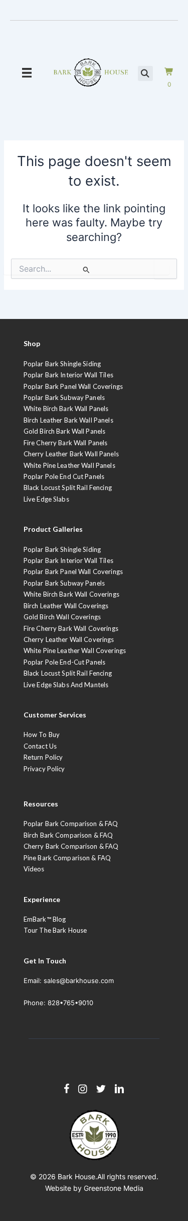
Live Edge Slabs (46, 499)
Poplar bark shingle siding (62, 549)
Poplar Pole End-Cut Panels (64, 662)
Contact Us (40, 746)
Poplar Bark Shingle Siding (62, 364)
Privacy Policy (44, 769)
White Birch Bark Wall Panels (66, 408)
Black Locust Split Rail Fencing (68, 487)
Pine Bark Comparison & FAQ (67, 858)
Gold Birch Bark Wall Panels (65, 431)
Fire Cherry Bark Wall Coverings (71, 628)
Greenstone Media (113, 1188)
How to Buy (42, 734)
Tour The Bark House (55, 930)
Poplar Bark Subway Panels (64, 397)
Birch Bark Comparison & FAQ (68, 835)
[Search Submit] (86, 270)
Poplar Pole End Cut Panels (64, 476)
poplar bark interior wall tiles (68, 560)
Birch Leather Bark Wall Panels (68, 420)
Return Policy (43, 757)
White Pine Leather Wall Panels (69, 465)
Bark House (76, 1176)
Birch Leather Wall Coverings (66, 606)
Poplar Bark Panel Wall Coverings (73, 386)
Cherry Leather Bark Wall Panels (71, 454)
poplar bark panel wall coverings (73, 571)
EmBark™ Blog (45, 919)
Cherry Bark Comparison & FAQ (71, 846)
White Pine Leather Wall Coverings (75, 650)
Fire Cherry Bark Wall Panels (66, 443)
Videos (34, 869)
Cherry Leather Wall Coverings (69, 639)
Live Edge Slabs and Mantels (66, 685)
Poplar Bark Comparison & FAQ (71, 824)
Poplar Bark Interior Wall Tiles (68, 375)
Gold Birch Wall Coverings (62, 617)
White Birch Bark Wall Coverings (71, 594)
